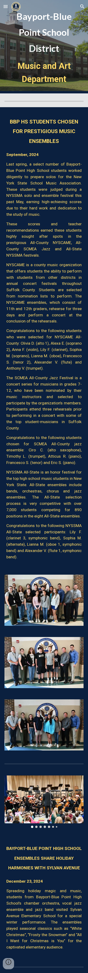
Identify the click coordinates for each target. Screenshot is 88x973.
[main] (44, 47)
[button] (5, 6)
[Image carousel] (44, 801)
